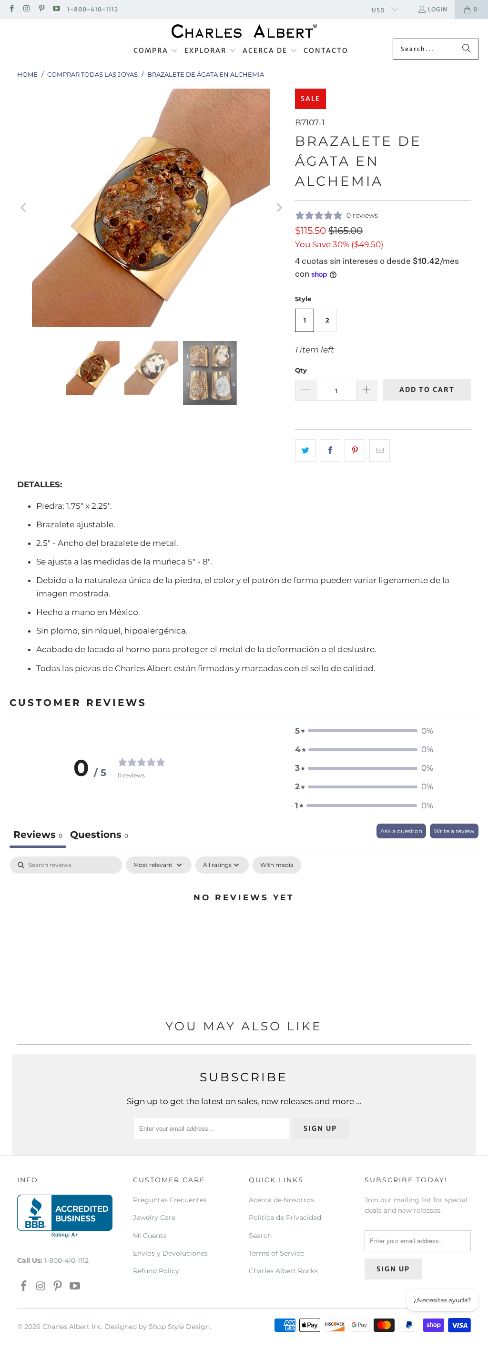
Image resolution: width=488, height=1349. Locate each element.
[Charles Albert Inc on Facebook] (11, 9)
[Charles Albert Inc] (244, 31)
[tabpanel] (244, 929)
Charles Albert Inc (72, 1326)
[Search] (466, 49)
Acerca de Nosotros (281, 1200)
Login (437, 9)
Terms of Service (276, 1253)
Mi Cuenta (150, 1235)
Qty (301, 370)
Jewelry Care (154, 1217)
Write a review (454, 831)
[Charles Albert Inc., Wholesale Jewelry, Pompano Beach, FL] (64, 1216)
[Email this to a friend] (379, 450)
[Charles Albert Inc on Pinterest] (41, 9)
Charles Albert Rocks (283, 1271)
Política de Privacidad (285, 1217)
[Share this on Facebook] (330, 450)
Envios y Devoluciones (170, 1253)
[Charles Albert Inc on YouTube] (56, 9)
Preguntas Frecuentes (170, 1200)
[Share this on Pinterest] (355, 450)
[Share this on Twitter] (305, 450)
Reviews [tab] (37, 834)
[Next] (278, 208)
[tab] (99, 836)
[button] (155, 51)
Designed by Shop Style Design (157, 1326)
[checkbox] (277, 865)
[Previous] (24, 208)
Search (260, 1235)
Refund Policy (156, 1271)
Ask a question (401, 831)
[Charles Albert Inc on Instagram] (26, 9)
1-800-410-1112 (92, 9)
